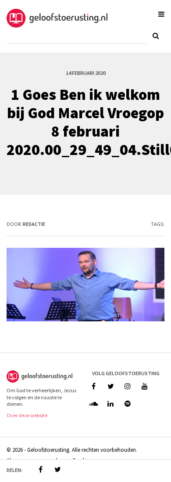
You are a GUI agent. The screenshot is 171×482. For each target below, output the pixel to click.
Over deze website (27, 415)
